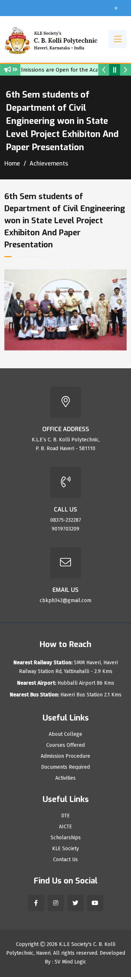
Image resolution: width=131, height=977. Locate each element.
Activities (65, 778)
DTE (65, 815)
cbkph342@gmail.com (65, 600)
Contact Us (65, 859)
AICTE (65, 826)
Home (12, 163)
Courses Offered (65, 745)
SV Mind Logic (70, 962)
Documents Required (65, 767)
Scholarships (66, 837)
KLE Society (65, 848)
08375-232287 (65, 520)
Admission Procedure (65, 756)
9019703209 (65, 529)
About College (65, 734)
